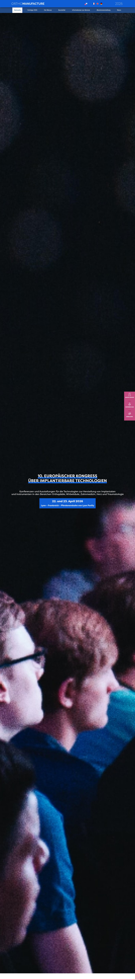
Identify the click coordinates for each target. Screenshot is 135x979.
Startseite (17, 10)
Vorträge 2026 (32, 10)
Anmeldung (129, 416)
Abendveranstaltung (103, 10)
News (119, 10)
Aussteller (61, 10)
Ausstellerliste (129, 397)
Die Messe (48, 10)
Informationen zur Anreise (81, 10)
